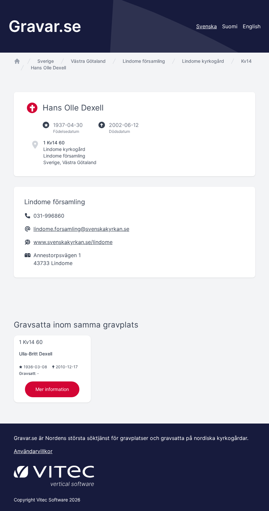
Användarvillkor (33, 451)
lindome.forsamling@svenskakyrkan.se (81, 229)
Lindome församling (144, 61)
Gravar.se (45, 26)
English (251, 26)
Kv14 (246, 61)
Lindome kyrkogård (203, 61)
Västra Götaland (88, 61)
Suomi (230, 26)
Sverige (45, 61)
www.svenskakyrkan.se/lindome (73, 242)
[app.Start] (17, 61)
